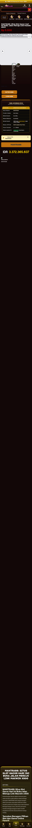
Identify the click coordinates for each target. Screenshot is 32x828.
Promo (3, 825)
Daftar (16, 825)
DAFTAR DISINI (9, 92)
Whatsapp (22, 825)
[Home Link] (8, 5)
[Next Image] (29, 51)
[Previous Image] (3, 51)
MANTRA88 (16, 144)
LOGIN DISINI (9, 96)
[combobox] (14, 9)
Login (10, 825)
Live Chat (28, 825)
